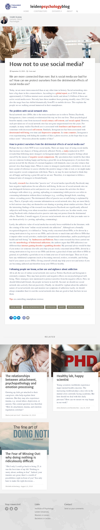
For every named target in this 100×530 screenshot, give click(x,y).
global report (61, 93)
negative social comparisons (42, 156)
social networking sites (33, 307)
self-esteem (59, 120)
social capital (74, 120)
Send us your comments (74, 508)
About (70, 11)
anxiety (62, 307)
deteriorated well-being (19, 132)
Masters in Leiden (42, 515)
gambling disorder (53, 245)
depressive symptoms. (51, 132)
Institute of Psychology (44, 508)
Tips (11, 299)
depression (50, 307)
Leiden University (42, 512)
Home (26, 11)
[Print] (28, 317)
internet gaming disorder (32, 245)
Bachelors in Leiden (42, 518)
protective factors (75, 307)
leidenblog (50, 6)
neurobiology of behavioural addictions (33, 242)
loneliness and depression (70, 126)
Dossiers (56, 11)
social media (15, 307)
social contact (47, 120)
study (65, 150)
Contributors (40, 11)
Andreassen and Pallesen (42, 239)
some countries (69, 132)
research (22, 183)
